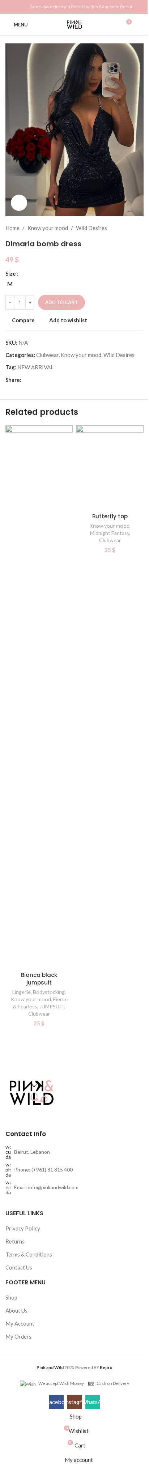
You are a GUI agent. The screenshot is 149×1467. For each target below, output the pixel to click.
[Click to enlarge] (19, 203)
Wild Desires (91, 228)
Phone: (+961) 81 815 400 (43, 1169)
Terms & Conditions (28, 1254)
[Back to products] (130, 228)
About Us (16, 1310)
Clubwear (47, 355)
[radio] (9, 284)
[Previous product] (122, 228)
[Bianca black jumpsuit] (39, 696)
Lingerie (21, 992)
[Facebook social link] (9, 7)
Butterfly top (110, 516)
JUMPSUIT (51, 1006)
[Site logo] (74, 24)
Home (12, 228)
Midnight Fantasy (109, 533)
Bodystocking (49, 992)
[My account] (140, 24)
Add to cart (61, 302)
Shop (11, 1297)
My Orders (18, 1336)
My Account (19, 1323)
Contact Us (18, 1267)
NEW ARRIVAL (35, 367)
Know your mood (47, 228)
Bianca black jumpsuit (39, 978)
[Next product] (139, 228)
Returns (15, 1241)
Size (10, 273)
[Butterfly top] (110, 467)
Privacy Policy (22, 1228)
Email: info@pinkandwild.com (46, 1187)
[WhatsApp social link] (18, 7)
